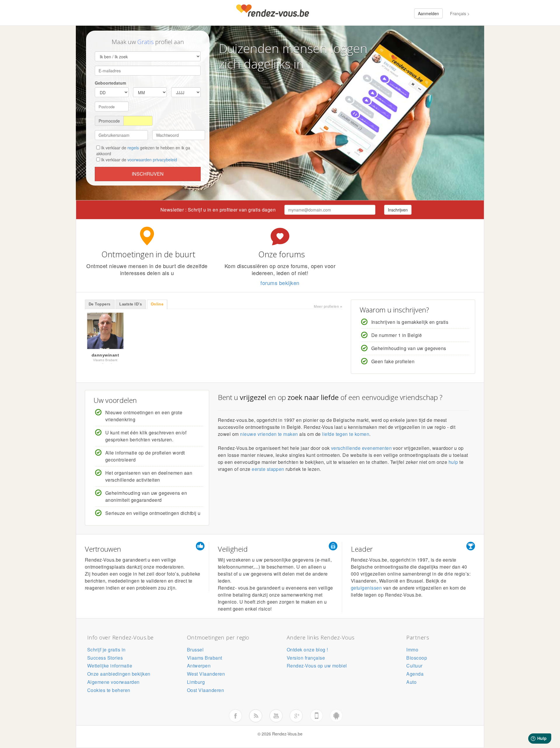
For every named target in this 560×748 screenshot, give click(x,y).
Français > (460, 13)
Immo (412, 651)
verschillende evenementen (361, 449)
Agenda (415, 675)
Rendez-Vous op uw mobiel (317, 667)
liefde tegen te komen (345, 435)
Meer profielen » (328, 307)
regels (133, 148)
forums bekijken (279, 282)
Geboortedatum (110, 83)
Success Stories (105, 659)
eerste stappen (268, 470)
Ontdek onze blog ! (307, 651)
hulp (453, 463)
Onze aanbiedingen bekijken (118, 675)
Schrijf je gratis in (106, 651)
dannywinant (105, 355)
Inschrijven (148, 173)
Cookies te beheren (108, 691)
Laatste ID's (130, 304)
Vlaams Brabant (204, 659)
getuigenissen (366, 589)
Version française (306, 659)
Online (157, 304)
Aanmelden (428, 13)
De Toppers (100, 304)
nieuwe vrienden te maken (269, 435)
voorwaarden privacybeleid (152, 159)
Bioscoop (416, 659)
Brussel (195, 651)
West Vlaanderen (206, 675)
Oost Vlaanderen (205, 691)
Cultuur (414, 667)
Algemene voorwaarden (113, 683)
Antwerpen (199, 667)
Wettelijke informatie (109, 667)
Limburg (196, 683)
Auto (411, 683)
